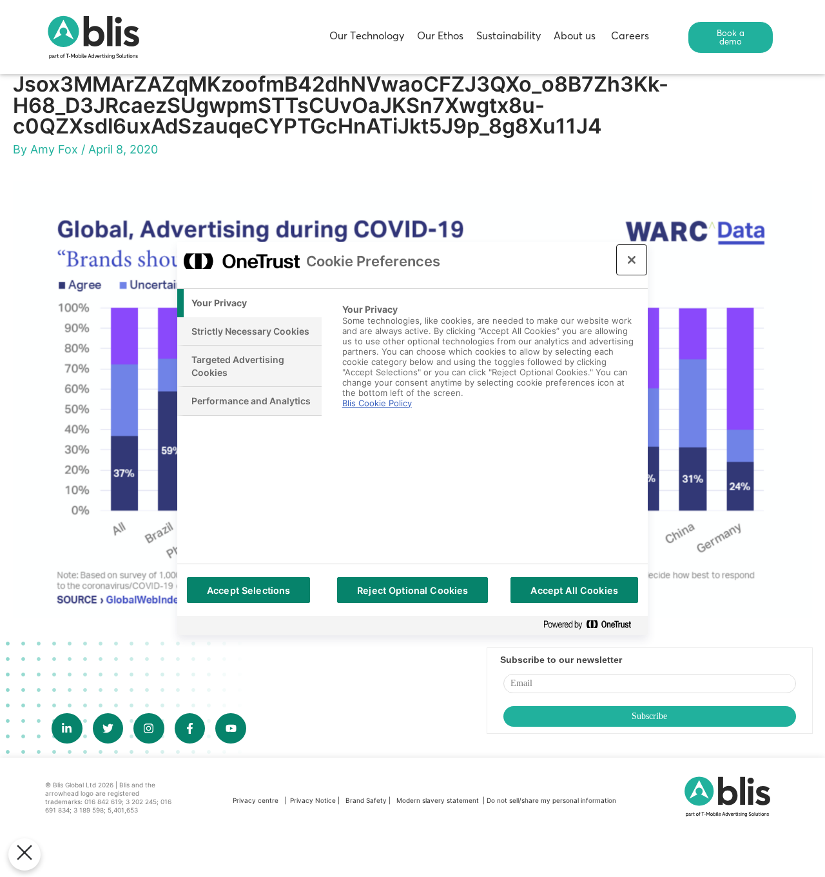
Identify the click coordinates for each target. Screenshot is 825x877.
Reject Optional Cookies (412, 590)
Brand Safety (367, 800)
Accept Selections (248, 590)
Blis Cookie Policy (377, 403)
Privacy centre (255, 800)
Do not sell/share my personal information (551, 800)
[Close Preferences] (24, 854)
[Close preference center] (631, 260)
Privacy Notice (313, 800)
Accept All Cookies (574, 590)
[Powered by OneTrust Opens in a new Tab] (592, 625)
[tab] (249, 303)
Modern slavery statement (438, 800)
